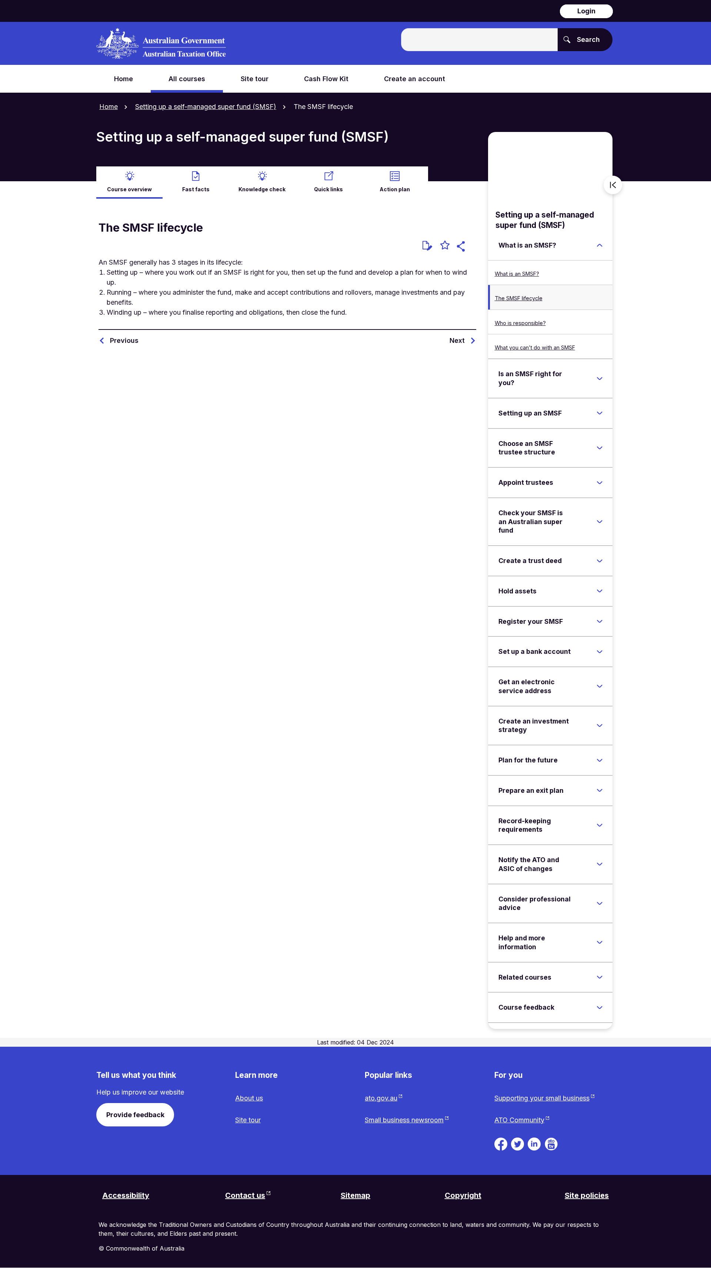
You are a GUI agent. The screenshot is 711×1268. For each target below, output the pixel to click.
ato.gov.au (381, 1098)
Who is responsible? (520, 323)
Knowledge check (262, 189)
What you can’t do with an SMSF (535, 347)
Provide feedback (135, 1115)
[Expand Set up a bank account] (599, 651)
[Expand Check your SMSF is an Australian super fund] (599, 521)
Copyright (463, 1195)
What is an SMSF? (517, 274)
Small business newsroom (404, 1120)
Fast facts (196, 189)
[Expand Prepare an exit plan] (599, 790)
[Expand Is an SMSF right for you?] (599, 378)
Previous (124, 340)
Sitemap (355, 1195)
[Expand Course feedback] (599, 1007)
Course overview (129, 189)
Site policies (587, 1195)
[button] (462, 247)
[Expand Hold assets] (599, 591)
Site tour (248, 1120)
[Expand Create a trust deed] (599, 560)
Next (457, 340)
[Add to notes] (427, 245)
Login (586, 11)
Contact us (245, 1195)
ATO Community (519, 1120)
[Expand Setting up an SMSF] (599, 413)
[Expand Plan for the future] (599, 760)
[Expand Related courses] (599, 977)
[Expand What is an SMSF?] (599, 245)
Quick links (328, 189)
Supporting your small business (542, 1098)
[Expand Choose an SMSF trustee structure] (599, 447)
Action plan (395, 189)
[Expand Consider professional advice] (599, 903)
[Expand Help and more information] (599, 942)
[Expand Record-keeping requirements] (599, 825)
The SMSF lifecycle (519, 298)
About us (249, 1098)
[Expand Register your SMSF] (599, 621)
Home (108, 106)
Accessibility (125, 1195)
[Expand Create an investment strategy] (599, 725)
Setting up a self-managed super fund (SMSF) (205, 106)
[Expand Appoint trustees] (599, 482)
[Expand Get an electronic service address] (599, 686)
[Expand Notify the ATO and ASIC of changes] (599, 864)
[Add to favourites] (445, 246)
